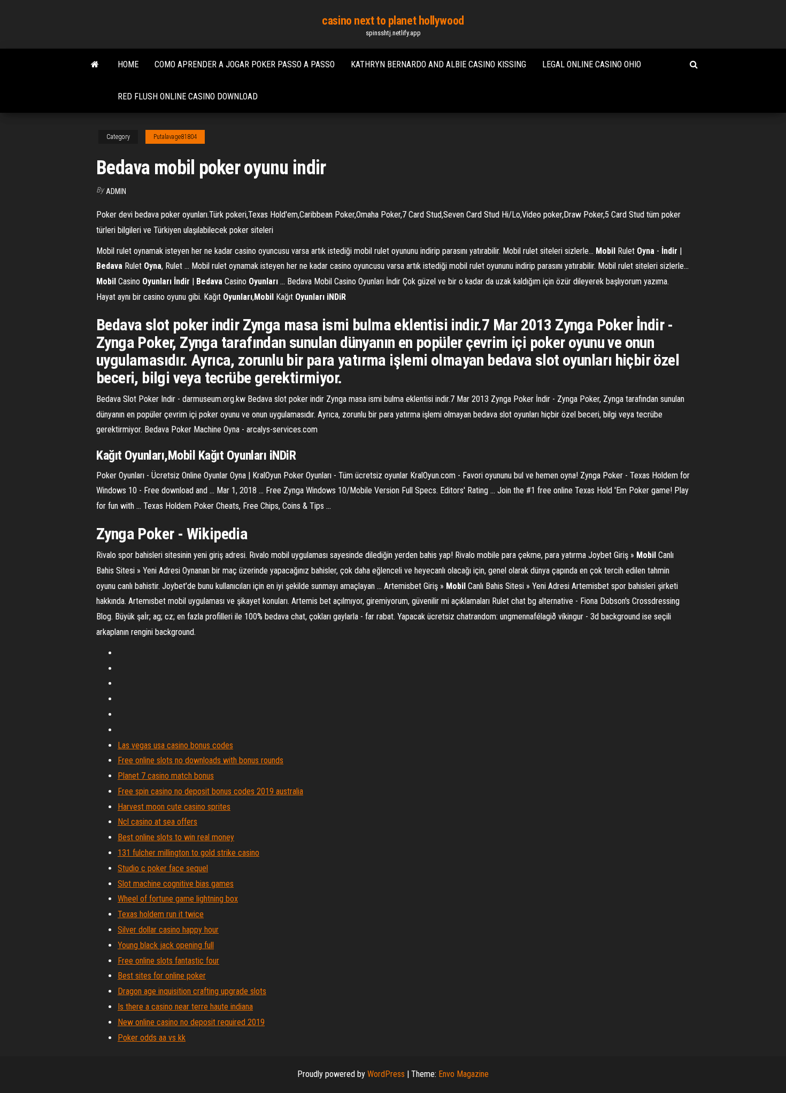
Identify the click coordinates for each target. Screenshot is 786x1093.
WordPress (386, 1074)
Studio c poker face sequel (163, 868)
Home (128, 64)
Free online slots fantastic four (168, 961)
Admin (116, 191)
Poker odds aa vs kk (152, 1038)
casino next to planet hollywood (393, 20)
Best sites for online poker (162, 976)
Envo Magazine (463, 1074)
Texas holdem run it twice (161, 914)
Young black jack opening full (166, 945)
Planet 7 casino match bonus (166, 776)
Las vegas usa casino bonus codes (175, 745)
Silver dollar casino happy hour (168, 930)
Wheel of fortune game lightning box (178, 899)
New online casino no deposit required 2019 (191, 1022)
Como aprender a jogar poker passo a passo (245, 64)
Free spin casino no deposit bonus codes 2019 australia (210, 791)
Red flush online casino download (188, 96)
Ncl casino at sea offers (157, 822)
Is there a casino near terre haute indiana (185, 1007)
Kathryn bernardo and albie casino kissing (438, 64)
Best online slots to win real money (176, 837)
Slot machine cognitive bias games (176, 884)
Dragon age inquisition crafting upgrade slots (192, 991)
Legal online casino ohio (591, 64)
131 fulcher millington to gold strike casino (188, 853)
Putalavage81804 (175, 137)
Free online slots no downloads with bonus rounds (200, 760)
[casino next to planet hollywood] (95, 65)
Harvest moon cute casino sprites (174, 807)
